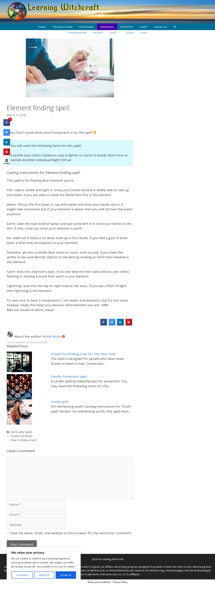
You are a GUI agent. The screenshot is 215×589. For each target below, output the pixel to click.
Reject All (44, 575)
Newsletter (107, 26)
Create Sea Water (22, 436)
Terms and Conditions (99, 582)
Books (144, 32)
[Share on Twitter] (112, 324)
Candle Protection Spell (69, 376)
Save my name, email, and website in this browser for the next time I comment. (71, 533)
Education (98, 32)
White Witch (52, 336)
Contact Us (160, 26)
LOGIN (143, 26)
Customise (22, 575)
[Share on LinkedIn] (6, 144)
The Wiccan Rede (62, 26)
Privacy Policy (120, 582)
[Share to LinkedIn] (120, 324)
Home (42, 26)
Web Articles (86, 26)
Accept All (65, 575)
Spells (113, 32)
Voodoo (130, 32)
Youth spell (59, 402)
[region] (44, 564)
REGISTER (126, 26)
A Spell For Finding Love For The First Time (83, 354)
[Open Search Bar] (175, 26)
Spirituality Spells (21, 432)
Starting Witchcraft (77, 32)
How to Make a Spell (23, 440)
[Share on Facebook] (103, 324)
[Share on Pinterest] (128, 324)
